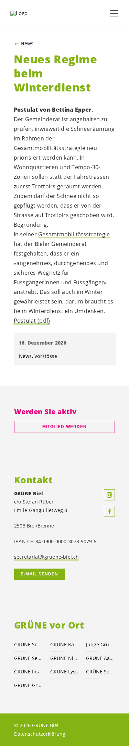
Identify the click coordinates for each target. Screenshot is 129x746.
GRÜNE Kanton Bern (64, 644)
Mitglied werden (64, 426)
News (27, 43)
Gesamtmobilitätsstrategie (74, 234)
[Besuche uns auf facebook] (109, 511)
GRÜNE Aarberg (100, 658)
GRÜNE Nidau (64, 658)
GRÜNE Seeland (28, 658)
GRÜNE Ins (26, 671)
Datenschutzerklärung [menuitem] (39, 734)
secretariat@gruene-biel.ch (46, 557)
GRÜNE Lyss (64, 671)
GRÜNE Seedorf (100, 671)
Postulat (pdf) (32, 320)
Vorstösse (45, 356)
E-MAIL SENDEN (39, 574)
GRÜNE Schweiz (28, 644)
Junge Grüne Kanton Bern (100, 644)
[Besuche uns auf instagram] (109, 494)
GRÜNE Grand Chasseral (28, 685)
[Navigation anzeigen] (114, 13)
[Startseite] (27, 13)
